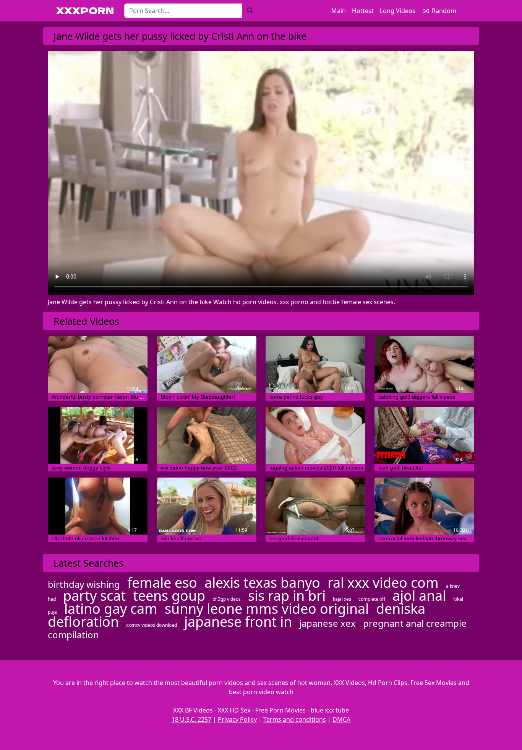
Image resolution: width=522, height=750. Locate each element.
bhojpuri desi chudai (293, 538)
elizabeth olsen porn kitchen (85, 538)
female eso (162, 582)
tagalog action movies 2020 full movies (316, 468)
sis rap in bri (287, 595)
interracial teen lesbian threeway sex (422, 538)
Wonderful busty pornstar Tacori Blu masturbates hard (117, 397)
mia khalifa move (180, 538)
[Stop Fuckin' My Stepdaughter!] (206, 364)
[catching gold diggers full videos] (424, 364)
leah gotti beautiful (400, 468)
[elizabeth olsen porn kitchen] (98, 506)
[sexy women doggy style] (98, 435)
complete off (371, 599)
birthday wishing (84, 584)
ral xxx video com (383, 582)
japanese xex (327, 623)
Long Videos (397, 11)
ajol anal (419, 595)
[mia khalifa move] (206, 506)
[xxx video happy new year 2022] (206, 435)
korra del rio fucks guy (296, 397)
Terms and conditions (294, 719)
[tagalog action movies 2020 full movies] (315, 435)
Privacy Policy (237, 719)
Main (338, 11)
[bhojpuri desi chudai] (315, 506)
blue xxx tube (330, 710)
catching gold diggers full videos (417, 397)
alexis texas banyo (262, 582)
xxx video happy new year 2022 (198, 468)
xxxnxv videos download (151, 625)
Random (443, 11)
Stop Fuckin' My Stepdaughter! (197, 397)
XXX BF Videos (193, 710)
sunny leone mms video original (267, 608)
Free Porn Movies (280, 710)
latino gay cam (110, 608)
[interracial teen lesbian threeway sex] (424, 506)
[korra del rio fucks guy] (315, 364)
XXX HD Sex (234, 710)
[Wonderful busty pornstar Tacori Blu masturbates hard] (98, 364)
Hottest (363, 11)
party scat (94, 595)
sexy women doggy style (81, 468)
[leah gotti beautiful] (424, 435)
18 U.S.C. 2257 (191, 719)
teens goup (169, 595)
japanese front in (238, 621)
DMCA (341, 719)
